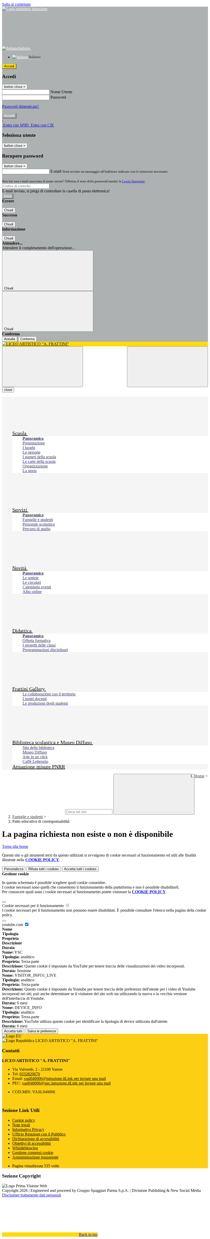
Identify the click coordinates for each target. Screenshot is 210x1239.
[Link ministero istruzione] (24, 9)
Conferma (27, 339)
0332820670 (29, 1074)
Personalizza (13, 869)
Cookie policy (23, 1120)
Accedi (9, 66)
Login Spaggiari (133, 181)
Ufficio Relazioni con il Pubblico (39, 1134)
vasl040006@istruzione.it (65, 1078)
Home (199, 776)
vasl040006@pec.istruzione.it (66, 1083)
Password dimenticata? (20, 106)
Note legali (21, 1125)
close (8, 390)
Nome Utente (61, 92)
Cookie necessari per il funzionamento (33, 905)
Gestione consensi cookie (32, 1152)
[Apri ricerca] (167, 366)
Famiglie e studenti (27, 817)
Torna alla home (15, 846)
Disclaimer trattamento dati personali (31, 1195)
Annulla (9, 339)
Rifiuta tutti (43, 869)
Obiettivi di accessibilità (31, 1143)
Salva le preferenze (41, 1031)
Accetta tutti (80, 869)
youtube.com (13, 924)
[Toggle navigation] (42, 366)
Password (58, 97)
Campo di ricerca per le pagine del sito (33, 811)
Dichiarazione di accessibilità (35, 1139)
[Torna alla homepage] (105, 344)
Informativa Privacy (28, 1129)
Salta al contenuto (16, 4)
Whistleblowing (25, 1148)
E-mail (55, 171)
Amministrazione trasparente (35, 1157)
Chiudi (8, 210)
